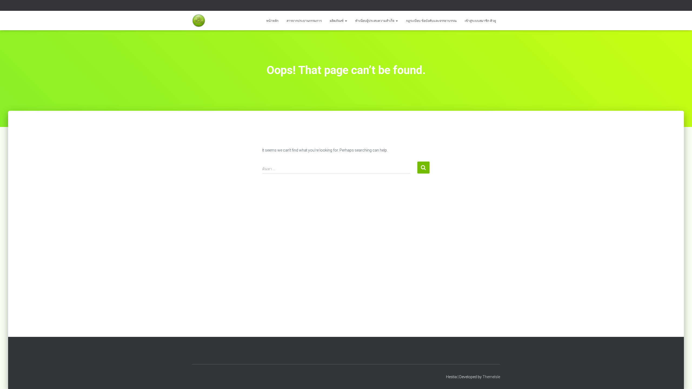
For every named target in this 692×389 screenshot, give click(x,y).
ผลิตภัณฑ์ (337, 21)
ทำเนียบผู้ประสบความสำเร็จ (375, 21)
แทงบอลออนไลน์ (216, 6)
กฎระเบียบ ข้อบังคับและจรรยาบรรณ (431, 21)
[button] (345, 21)
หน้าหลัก (272, 21)
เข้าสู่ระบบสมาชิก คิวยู (480, 21)
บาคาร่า (198, 6)
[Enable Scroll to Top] (681, 378)
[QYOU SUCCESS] (198, 20)
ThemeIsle (491, 377)
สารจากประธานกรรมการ (304, 21)
